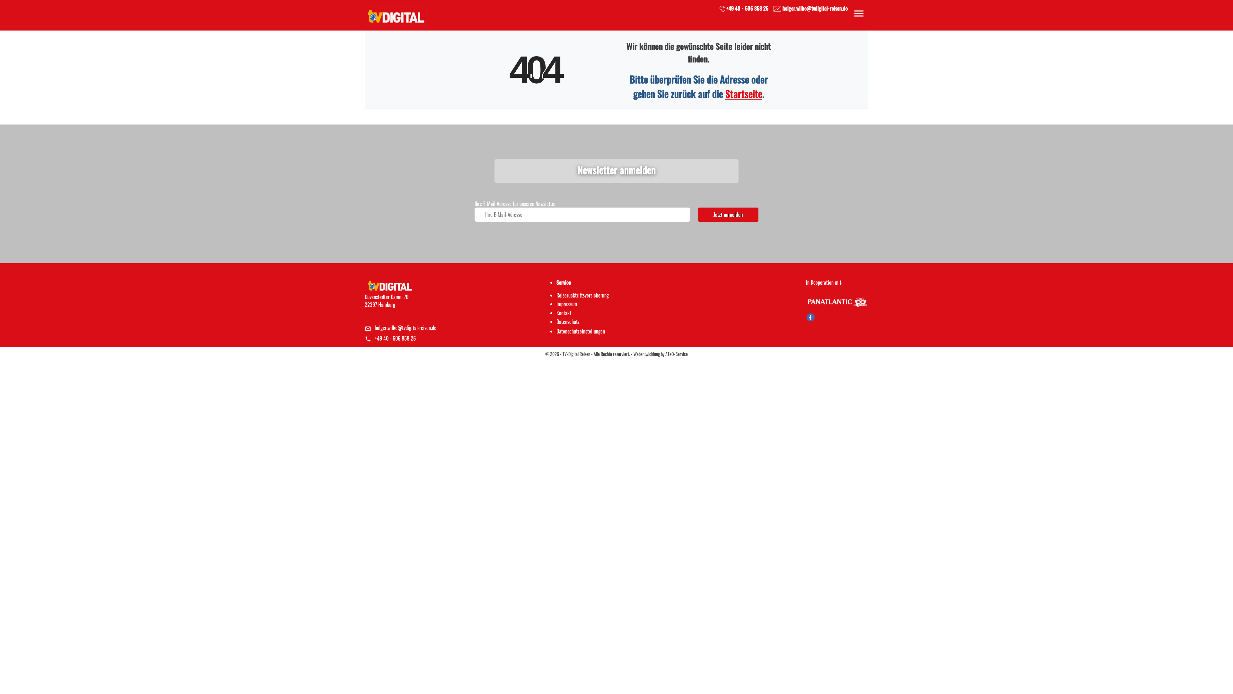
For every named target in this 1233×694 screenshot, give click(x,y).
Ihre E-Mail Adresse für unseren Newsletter (515, 204)
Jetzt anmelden (728, 214)
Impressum (566, 304)
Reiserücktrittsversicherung (582, 295)
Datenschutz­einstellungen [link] (580, 331)
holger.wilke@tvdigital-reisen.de (405, 328)
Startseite (743, 93)
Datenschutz (568, 321)
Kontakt (563, 313)
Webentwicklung (647, 354)
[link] (396, 14)
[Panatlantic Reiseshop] (837, 301)
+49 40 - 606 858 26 (395, 338)
